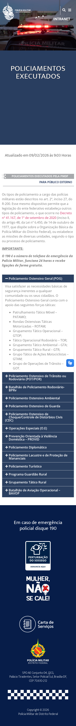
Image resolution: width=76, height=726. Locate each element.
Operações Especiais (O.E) (28, 428)
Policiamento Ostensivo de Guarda (34, 406)
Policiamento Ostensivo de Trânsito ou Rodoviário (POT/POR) (37, 377)
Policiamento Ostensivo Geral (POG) (35, 278)
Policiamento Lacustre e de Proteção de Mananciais (38, 456)
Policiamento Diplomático (28, 447)
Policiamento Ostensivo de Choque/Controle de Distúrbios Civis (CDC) (34, 417)
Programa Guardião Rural (28, 474)
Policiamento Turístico (25, 466)
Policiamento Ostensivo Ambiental (34, 398)
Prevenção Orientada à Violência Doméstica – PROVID (33, 437)
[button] (38, 278)
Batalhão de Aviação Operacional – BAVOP (34, 491)
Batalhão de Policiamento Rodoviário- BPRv (37, 388)
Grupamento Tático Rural (27, 482)
